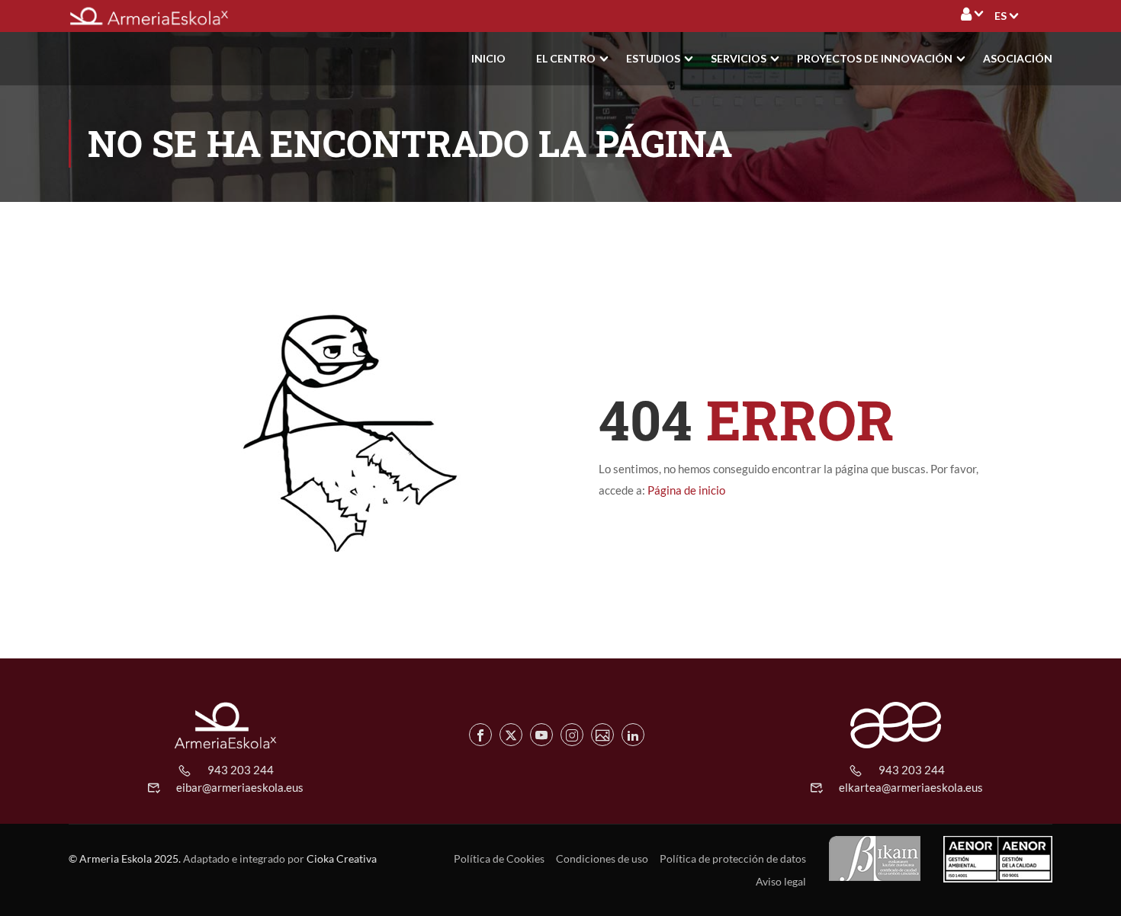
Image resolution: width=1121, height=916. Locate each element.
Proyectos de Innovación (874, 58)
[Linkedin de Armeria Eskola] (633, 734)
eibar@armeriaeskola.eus (240, 787)
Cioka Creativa (342, 858)
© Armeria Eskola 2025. (125, 858)
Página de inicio (686, 490)
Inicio (488, 58)
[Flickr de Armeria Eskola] (602, 734)
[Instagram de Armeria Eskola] (571, 734)
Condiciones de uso (602, 858)
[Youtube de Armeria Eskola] (541, 734)
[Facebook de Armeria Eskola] (480, 734)
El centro (566, 58)
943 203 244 (240, 770)
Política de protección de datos (733, 858)
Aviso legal (781, 881)
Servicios (738, 58)
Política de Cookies (499, 858)
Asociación (1017, 58)
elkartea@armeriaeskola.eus (911, 787)
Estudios (653, 58)
